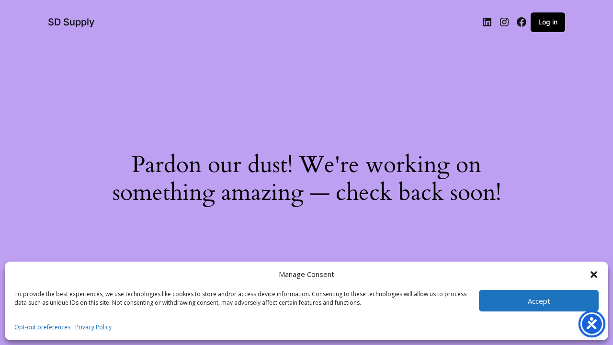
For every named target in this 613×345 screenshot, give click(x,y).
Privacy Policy (93, 327)
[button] (594, 274)
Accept (539, 301)
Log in (547, 22)
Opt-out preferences (42, 327)
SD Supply (71, 22)
